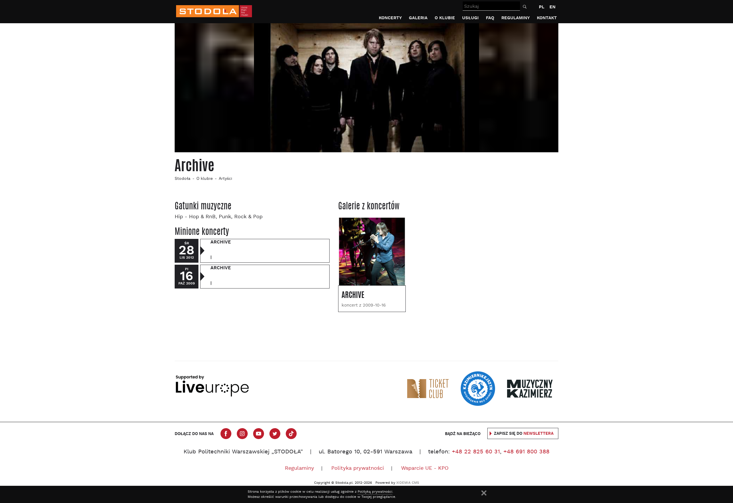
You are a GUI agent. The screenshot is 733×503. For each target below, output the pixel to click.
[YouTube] (258, 433)
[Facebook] (225, 433)
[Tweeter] (274, 433)
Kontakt (547, 18)
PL (541, 7)
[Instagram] (242, 433)
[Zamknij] (484, 493)
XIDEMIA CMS (407, 483)
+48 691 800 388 (526, 452)
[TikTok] (291, 433)
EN (552, 7)
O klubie (445, 18)
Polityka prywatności (357, 468)
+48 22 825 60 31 (476, 452)
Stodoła (182, 179)
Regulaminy (515, 18)
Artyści (225, 179)
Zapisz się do (523, 433)
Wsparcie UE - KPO (424, 468)
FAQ (490, 18)
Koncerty (390, 18)
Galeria (418, 18)
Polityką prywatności (375, 492)
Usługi (470, 18)
